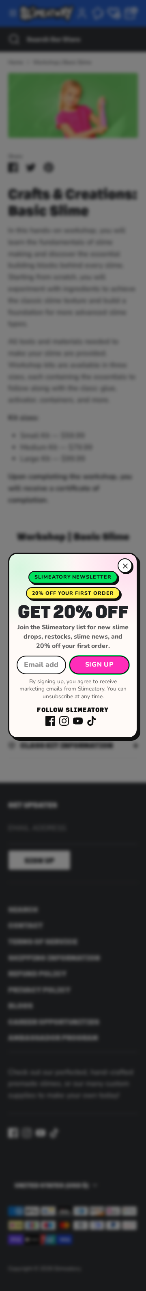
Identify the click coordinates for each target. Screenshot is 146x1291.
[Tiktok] (92, 721)
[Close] (125, 565)
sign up (99, 664)
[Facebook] (50, 721)
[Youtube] (78, 721)
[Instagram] (64, 721)
